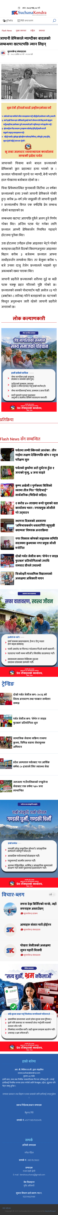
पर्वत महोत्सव (6, 1208)
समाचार (42, 31)
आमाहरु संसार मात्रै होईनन (35, 924)
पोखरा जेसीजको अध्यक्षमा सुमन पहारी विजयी (35, 948)
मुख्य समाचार (21, 31)
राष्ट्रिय (32, 31)
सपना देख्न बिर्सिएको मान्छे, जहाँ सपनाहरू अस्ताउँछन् (38, 906)
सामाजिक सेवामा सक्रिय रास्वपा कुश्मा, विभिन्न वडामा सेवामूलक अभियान (30, 742)
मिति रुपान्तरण (26, 21)
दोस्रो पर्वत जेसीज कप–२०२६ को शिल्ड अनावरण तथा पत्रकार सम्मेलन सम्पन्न (31, 699)
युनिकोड (9, 21)
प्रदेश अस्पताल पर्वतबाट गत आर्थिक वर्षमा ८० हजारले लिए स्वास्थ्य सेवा (31, 764)
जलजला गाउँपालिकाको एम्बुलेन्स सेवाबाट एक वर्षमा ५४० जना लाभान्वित (30, 786)
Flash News (7, 31)
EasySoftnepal (50, 1211)
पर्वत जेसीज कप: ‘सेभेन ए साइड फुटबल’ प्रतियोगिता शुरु (29, 720)
